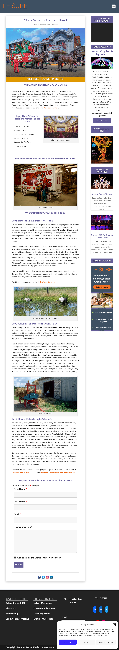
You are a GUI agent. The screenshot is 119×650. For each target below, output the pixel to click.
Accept (67, 642)
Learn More (102, 120)
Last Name (20, 501)
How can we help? (23, 527)
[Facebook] (39, 577)
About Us (11, 608)
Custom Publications (44, 608)
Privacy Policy (48, 647)
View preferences (106, 642)
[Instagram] (47, 577)
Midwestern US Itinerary (49, 25)
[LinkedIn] (51, 577)
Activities (36, 25)
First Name (20, 489)
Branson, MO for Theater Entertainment (102, 236)
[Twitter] (43, 577)
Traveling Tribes (41, 613)
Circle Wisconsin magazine (47, 282)
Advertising (12, 613)
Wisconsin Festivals (51, 108)
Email (17, 514)
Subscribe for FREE (15, 603)
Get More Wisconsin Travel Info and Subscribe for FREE (45, 158)
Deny (86, 642)
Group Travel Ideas (43, 618)
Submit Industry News (17, 618)
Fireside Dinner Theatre (101, 194)
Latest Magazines (42, 603)
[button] (114, 624)
